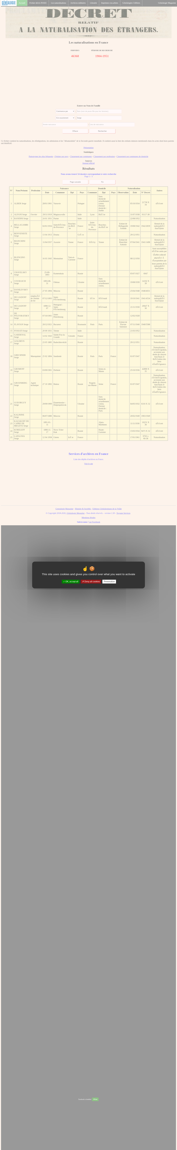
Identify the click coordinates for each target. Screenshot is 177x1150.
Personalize (109, 581)
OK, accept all (71, 581)
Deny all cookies (92, 581)
